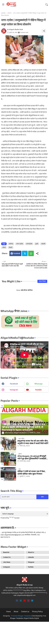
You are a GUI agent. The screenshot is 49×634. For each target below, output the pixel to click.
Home (8, 611)
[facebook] (16, 600)
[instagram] (28, 600)
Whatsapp (31, 253)
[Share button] (37, 253)
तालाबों (43, 244)
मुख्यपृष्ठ (3, 13)
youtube (38, 390)
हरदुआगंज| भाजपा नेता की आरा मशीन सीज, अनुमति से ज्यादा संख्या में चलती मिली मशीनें (32, 442)
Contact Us (7, 557)
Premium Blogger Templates (21, 616)
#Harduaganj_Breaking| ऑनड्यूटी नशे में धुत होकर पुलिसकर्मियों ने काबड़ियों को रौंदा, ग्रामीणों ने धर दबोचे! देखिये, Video (31, 457)
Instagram (6, 567)
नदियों (4, 247)
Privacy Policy (37, 611)
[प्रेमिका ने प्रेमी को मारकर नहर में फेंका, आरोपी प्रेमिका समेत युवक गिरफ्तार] (8, 474)
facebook (14, 384)
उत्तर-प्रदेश (19, 244)
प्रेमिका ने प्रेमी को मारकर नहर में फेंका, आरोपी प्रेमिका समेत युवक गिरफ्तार (31, 472)
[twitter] (20, 600)
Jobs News (6, 562)
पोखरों (9, 13)
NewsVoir (6, 552)
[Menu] (3, 4)
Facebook (16, 253)
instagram (14, 390)
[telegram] (32, 600)
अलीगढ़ (11, 244)
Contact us (25, 611)
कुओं (36, 244)
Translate (17, 518)
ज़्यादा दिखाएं (42, 281)
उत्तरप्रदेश (29, 244)
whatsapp (38, 384)
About (16, 611)
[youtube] (24, 600)
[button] (46, 4)
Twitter (25, 253)
